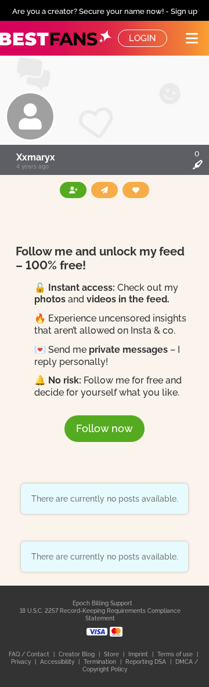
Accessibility (58, 662)
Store (112, 654)
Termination (101, 662)
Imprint (139, 654)
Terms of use (175, 654)
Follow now (104, 428)
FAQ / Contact (30, 654)
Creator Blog (77, 654)
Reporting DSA (146, 662)
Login (142, 38)
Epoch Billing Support (102, 603)
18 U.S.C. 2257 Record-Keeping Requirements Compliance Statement (100, 615)
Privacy (22, 662)
